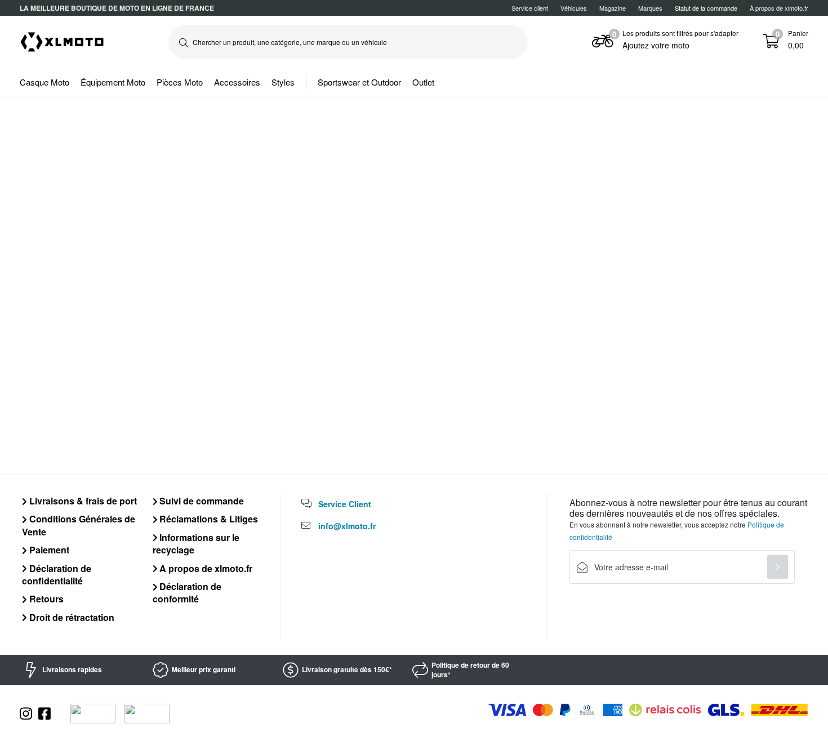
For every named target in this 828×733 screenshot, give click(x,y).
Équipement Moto (113, 82)
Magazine (612, 8)
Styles (283, 82)
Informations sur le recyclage (196, 543)
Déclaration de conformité (187, 592)
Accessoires (237, 82)
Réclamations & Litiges (207, 518)
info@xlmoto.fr (347, 525)
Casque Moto (44, 82)
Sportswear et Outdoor (359, 82)
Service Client (344, 503)
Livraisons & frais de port (82, 500)
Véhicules (573, 8)
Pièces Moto (180, 82)
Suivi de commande (200, 500)
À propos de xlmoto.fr (779, 8)
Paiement (48, 549)
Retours (45, 598)
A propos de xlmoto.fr (204, 568)
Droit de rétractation (70, 617)
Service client (529, 8)
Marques (650, 8)
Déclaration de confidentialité (56, 574)
